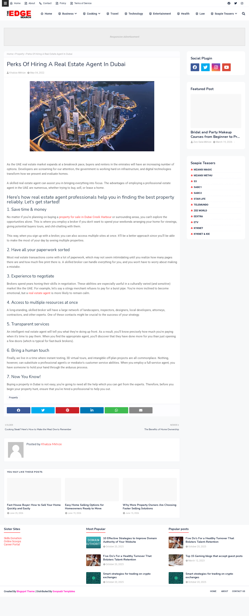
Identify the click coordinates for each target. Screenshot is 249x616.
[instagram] (242, 3)
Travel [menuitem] (114, 13)
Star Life (199, 198)
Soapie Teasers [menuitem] (224, 13)
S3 (195, 181)
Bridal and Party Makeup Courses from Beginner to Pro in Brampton (215, 134)
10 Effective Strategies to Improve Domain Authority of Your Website (130, 540)
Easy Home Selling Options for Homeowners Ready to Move (84, 506)
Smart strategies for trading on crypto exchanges (127, 575)
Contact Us (238, 591)
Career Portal (12, 544)
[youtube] (226, 67)
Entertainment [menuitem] (162, 13)
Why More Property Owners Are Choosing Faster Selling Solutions (149, 506)
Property (19, 54)
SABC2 (198, 192)
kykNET (198, 228)
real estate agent (40, 293)
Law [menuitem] (202, 13)
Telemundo (201, 204)
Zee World (200, 210)
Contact (47, 3)
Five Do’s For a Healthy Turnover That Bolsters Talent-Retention (127, 557)
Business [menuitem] (68, 13)
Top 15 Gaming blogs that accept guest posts (214, 556)
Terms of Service (82, 3)
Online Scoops (12, 541)
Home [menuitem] (48, 13)
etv (196, 222)
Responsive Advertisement (124, 36)
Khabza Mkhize (17, 72)
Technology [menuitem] (136, 13)
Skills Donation (13, 538)
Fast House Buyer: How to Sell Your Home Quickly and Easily (34, 506)
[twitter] (235, 3)
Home (17, 3)
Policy (63, 3)
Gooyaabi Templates (64, 591)
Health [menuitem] (185, 13)
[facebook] (229, 3)
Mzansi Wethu (203, 175)
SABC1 (198, 187)
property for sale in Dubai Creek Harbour (85, 217)
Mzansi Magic (203, 169)
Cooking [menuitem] (92, 13)
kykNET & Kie (202, 233)
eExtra (198, 216)
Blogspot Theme (26, 591)
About (32, 3)
